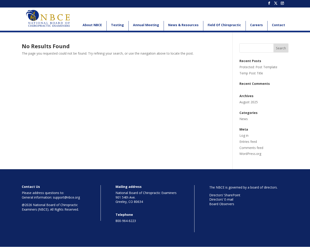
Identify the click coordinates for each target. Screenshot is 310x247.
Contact (278, 25)
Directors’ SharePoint (224, 195)
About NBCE (92, 25)
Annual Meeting (146, 25)
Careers (256, 25)
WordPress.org (250, 153)
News (243, 119)
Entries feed (248, 141)
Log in (243, 135)
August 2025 (248, 102)
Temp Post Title (251, 73)
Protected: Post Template (258, 67)
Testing (117, 25)
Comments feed (251, 148)
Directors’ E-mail (221, 199)
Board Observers (221, 204)
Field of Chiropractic (224, 25)
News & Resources (183, 25)
